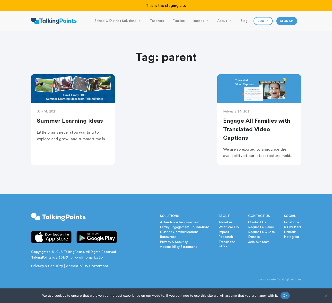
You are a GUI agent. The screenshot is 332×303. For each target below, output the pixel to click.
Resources (168, 237)
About (222, 21)
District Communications (179, 232)
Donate (254, 237)
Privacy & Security (47, 266)
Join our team (259, 242)
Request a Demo (261, 227)
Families (179, 21)
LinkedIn (290, 232)
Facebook (291, 222)
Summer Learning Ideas (70, 121)
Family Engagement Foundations (185, 227)
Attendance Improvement (180, 222)
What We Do (228, 227)
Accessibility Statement (87, 266)
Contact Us (257, 222)
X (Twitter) (292, 227)
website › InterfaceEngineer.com (279, 279)
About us (225, 222)
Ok (285, 295)
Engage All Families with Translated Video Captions (256, 129)
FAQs (222, 246)
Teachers (157, 21)
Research (225, 237)
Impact (198, 21)
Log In (263, 20)
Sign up (286, 20)
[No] (325, 295)
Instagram (291, 237)
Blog (243, 21)
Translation (227, 242)
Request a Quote (261, 232)
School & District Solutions (115, 21)
